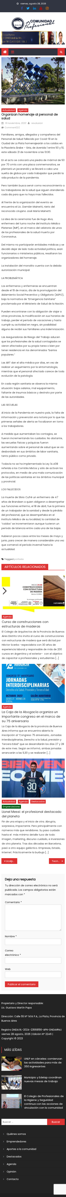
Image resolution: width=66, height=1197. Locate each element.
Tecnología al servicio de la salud (58, 861)
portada (19, 559)
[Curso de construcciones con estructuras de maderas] (33, 593)
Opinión (11, 1171)
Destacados (38, 801)
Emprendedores (11, 806)
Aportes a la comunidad (21, 1149)
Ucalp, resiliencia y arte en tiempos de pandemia (11, 861)
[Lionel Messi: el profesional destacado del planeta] (33, 778)
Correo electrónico (13, 953)
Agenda (22, 110)
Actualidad (8, 110)
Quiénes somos (16, 1134)
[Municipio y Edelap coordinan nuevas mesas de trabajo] (11, 1082)
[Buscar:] (24, 1121)
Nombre (11, 936)
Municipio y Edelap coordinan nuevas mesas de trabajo (43, 1079)
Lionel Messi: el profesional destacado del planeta (31, 813)
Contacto (13, 1179)
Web (8, 969)
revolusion (37, 123)
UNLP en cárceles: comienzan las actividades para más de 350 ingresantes (43, 1062)
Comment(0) (12, 127)
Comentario (13, 902)
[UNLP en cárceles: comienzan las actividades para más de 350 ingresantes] (11, 1063)
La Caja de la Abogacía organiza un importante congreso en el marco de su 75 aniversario (31, 716)
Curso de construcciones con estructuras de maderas (25, 624)
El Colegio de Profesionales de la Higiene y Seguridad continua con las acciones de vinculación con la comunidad (44, 1101)
